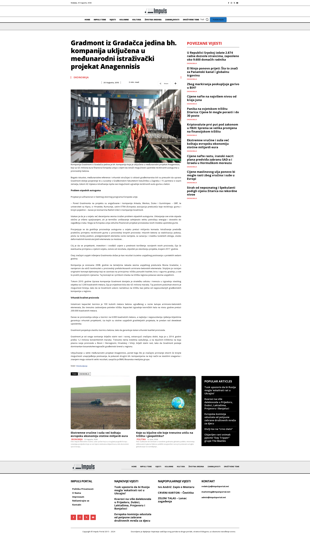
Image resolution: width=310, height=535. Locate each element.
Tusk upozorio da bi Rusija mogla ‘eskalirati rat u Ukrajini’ (220, 390)
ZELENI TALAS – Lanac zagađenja (172, 499)
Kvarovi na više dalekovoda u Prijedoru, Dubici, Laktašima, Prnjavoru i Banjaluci (218, 403)
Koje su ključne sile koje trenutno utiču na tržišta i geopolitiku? (164, 434)
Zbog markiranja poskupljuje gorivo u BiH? (213, 85)
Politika (141, 439)
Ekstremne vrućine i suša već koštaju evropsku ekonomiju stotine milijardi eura (208, 143)
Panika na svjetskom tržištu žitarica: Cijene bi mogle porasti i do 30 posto (213, 112)
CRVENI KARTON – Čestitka (176, 492)
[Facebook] (228, 3)
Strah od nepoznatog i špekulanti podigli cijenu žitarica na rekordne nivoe (212, 191)
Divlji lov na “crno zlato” (218, 429)
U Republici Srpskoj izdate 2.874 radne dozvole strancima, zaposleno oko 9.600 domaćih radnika (213, 56)
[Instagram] (231, 3)
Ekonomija (81, 77)
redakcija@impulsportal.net (215, 486)
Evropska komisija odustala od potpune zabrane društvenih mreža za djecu (220, 418)
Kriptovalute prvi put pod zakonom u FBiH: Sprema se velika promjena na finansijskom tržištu (212, 127)
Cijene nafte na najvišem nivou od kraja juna (211, 98)
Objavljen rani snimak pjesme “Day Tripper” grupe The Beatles (217, 437)
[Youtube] (237, 3)
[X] (234, 3)
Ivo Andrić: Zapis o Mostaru (176, 487)
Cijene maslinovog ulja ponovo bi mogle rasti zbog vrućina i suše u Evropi (211, 175)
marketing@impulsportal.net (216, 491)
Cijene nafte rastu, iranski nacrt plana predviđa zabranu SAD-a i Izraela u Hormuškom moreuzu (210, 159)
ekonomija (84, 374)
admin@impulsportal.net (214, 497)
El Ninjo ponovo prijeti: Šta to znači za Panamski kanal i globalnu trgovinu (212, 71)
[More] (175, 83)
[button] (205, 19)
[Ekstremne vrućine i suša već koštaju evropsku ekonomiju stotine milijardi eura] (100, 403)
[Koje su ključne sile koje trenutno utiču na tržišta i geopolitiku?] (166, 403)
